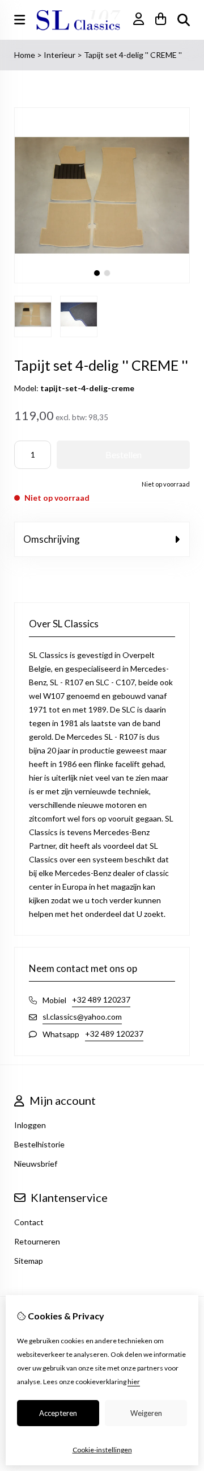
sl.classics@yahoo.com (82, 1016)
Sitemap (28, 1260)
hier (134, 1381)
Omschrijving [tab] (51, 539)
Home (24, 55)
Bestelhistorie (39, 1144)
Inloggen (30, 1125)
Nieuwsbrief (35, 1163)
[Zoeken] (183, 20)
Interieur (60, 55)
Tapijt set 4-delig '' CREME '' (133, 55)
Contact (29, 1222)
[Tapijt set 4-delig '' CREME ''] (102, 280)
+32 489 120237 (101, 999)
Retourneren (37, 1241)
